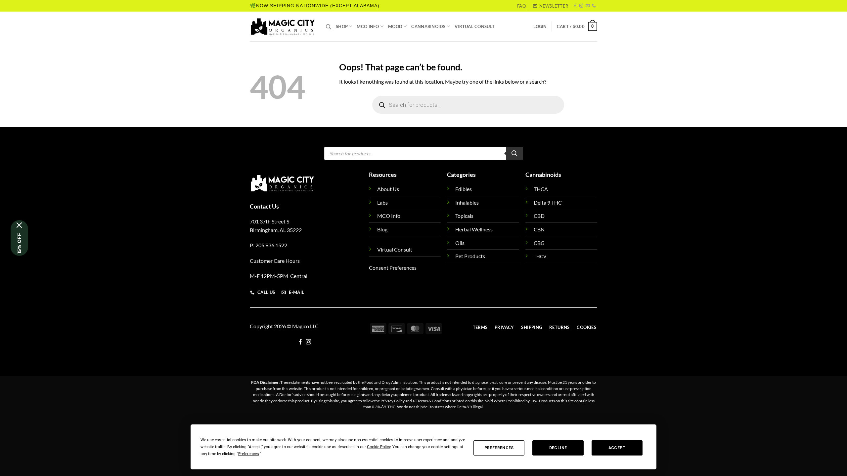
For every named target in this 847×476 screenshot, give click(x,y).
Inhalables (467, 202)
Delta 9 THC (548, 202)
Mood (395, 26)
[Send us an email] (588, 6)
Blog (382, 229)
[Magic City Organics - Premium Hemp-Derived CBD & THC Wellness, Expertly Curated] (283, 26)
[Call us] (594, 6)
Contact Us (264, 206)
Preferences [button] (248, 454)
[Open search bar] (328, 26)
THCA (541, 189)
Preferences (499, 448)
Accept (617, 448)
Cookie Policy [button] (378, 447)
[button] (550, 6)
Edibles (463, 189)
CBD (539, 216)
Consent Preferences (393, 267)
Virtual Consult (475, 26)
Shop (342, 26)
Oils (460, 243)
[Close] (19, 225)
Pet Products (470, 256)
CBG (539, 243)
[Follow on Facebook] (575, 6)
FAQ (521, 6)
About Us (388, 189)
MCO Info (368, 26)
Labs (382, 202)
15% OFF (19, 243)
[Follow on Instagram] (581, 6)
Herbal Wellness (474, 229)
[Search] (514, 153)
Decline (558, 448)
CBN (539, 229)
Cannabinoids (428, 26)
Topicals (464, 216)
